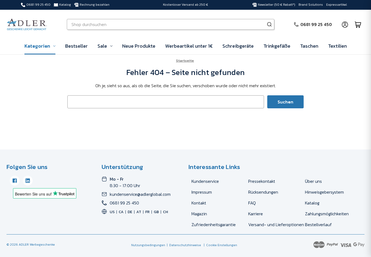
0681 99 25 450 (38, 4)
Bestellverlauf (318, 224)
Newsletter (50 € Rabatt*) (276, 4)
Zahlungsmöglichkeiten (327, 213)
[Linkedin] (28, 181)
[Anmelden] (344, 24)
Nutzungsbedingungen (148, 245)
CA (121, 212)
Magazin (199, 213)
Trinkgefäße (276, 46)
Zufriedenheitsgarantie (213, 224)
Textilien (337, 46)
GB (156, 212)
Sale (102, 46)
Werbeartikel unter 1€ (189, 46)
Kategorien (37, 46)
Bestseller (76, 46)
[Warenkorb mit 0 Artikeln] (357, 24)
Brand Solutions (310, 4)
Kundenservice (205, 181)
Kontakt (198, 203)
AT (138, 212)
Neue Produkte (138, 46)
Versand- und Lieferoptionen (276, 224)
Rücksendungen (263, 192)
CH (165, 212)
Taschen (309, 46)
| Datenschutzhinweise (183, 245)
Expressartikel (336, 4)
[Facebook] (15, 181)
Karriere (255, 213)
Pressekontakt (261, 181)
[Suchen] (269, 24)
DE (130, 212)
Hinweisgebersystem (324, 192)
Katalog (65, 4)
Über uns (313, 181)
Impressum (201, 192)
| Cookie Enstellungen (219, 245)
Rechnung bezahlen (94, 4)
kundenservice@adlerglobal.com (140, 194)
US (112, 212)
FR (147, 212)
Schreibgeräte (238, 46)
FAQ (252, 203)
